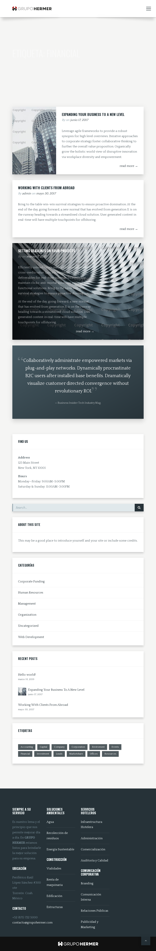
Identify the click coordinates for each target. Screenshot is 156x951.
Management (27, 603)
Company (59, 747)
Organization (27, 614)
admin (26, 193)
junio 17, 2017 (79, 120)
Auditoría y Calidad (94, 860)
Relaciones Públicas (94, 910)
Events (115, 747)
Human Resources (30, 592)
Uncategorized (28, 626)
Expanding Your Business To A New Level (93, 114)
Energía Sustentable (60, 849)
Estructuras (55, 907)
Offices (94, 753)
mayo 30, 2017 (46, 193)
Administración (92, 838)
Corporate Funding (31, 581)
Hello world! (27, 674)
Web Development (31, 637)
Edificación (54, 896)
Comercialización (93, 849)
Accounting (27, 747)
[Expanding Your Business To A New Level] (22, 691)
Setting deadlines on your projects (46, 250)
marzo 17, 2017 (36, 256)
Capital (43, 747)
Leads (59, 753)
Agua (50, 822)
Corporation (78, 747)
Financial (25, 753)
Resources (110, 753)
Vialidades (54, 868)
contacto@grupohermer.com (32, 922)
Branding (87, 883)
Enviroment (98, 747)
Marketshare (76, 753)
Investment (43, 753)
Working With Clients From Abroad (46, 187)
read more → (129, 166)
